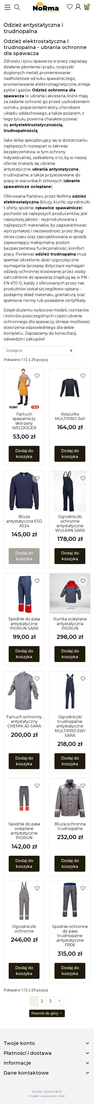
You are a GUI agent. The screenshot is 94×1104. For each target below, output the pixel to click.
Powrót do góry (47, 1013)
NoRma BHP (53, 1091)
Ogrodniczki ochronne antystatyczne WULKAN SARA (70, 523)
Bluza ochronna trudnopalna (70, 826)
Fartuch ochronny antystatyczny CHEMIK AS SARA (24, 721)
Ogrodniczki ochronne (24, 928)
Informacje (17, 1063)
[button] (17, 7)
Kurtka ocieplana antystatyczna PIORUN (70, 623)
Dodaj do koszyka (24, 453)
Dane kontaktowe (26, 1073)
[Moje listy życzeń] (70, 7)
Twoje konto (19, 1043)
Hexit (61, 1096)
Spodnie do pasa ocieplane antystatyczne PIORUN (24, 831)
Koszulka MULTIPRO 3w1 (70, 416)
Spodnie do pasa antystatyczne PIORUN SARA (24, 623)
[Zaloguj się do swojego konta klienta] (78, 7)
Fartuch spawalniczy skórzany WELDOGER (24, 421)
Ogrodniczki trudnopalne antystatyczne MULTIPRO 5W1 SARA (70, 726)
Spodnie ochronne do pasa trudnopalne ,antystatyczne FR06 (70, 935)
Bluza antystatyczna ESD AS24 (24, 521)
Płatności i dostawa (28, 1053)
